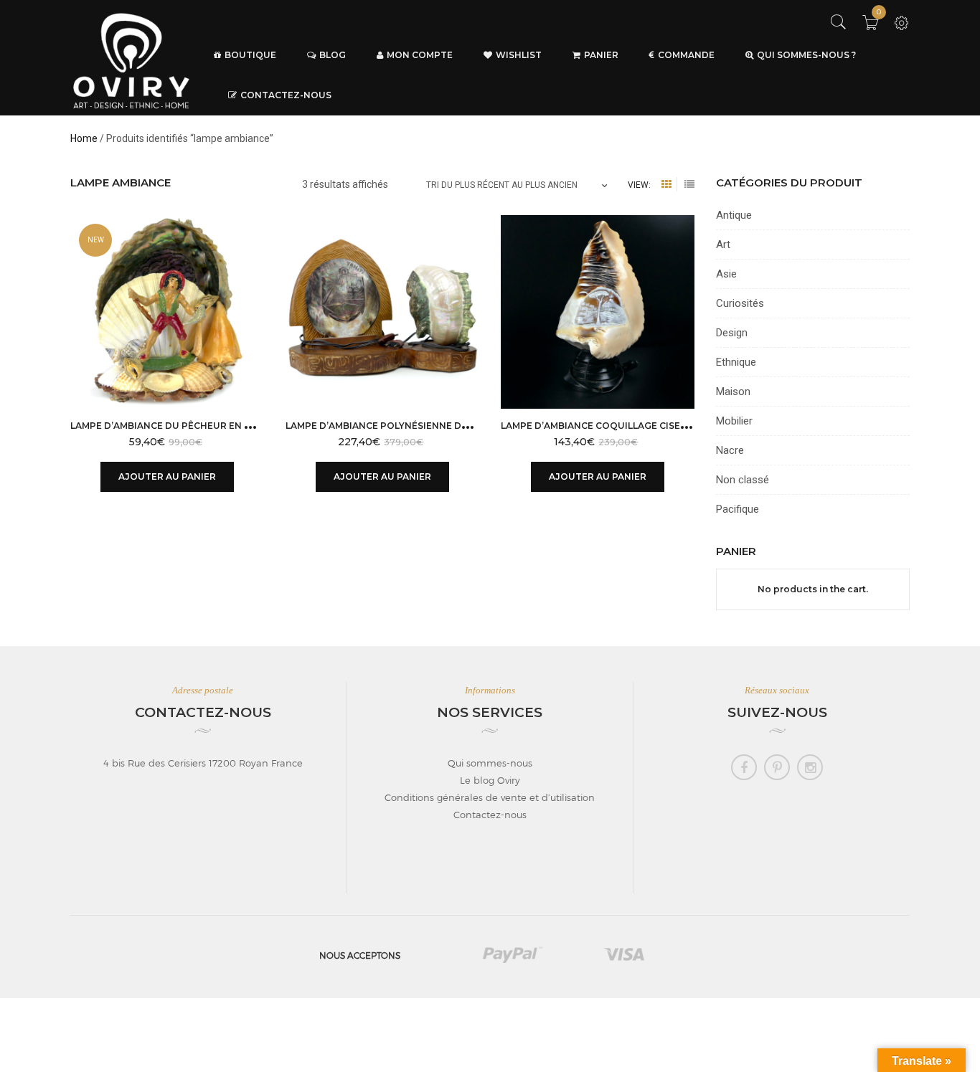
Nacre (730, 450)
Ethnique (736, 362)
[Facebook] (744, 767)
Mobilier (734, 420)
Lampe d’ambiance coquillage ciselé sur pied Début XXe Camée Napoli (683, 425)
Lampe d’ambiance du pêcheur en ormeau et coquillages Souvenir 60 (252, 425)
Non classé (742, 479)
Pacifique (737, 509)
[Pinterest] (777, 767)
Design (732, 332)
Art (723, 244)
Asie (726, 273)
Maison (733, 391)
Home (84, 138)
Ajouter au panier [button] (167, 476)
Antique (734, 215)
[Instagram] (810, 767)
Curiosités (740, 303)
